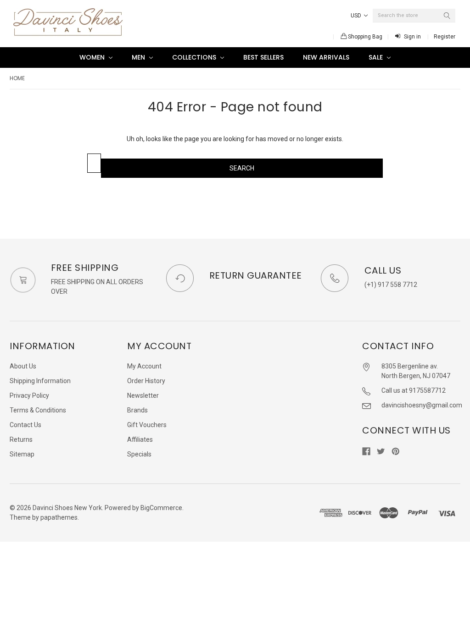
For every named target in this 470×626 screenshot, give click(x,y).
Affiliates (140, 439)
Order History (146, 380)
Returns (21, 439)
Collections (195, 57)
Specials (139, 454)
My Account (144, 366)
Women (92, 57)
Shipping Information (40, 380)
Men (139, 57)
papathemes (59, 517)
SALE (377, 57)
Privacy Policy (29, 395)
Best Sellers (263, 57)
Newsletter (143, 395)
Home (17, 78)
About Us (23, 366)
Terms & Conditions (38, 410)
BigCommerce (161, 507)
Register (444, 36)
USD (357, 15)
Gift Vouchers (147, 424)
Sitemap (22, 454)
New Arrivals (326, 57)
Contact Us (25, 424)
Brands (137, 410)
